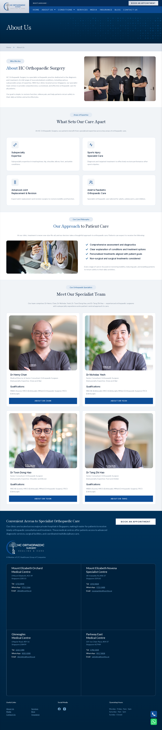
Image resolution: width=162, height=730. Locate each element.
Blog (33, 712)
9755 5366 (26, 587)
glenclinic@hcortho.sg (26, 657)
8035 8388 (26, 653)
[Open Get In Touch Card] (154, 714)
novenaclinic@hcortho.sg (102, 591)
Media (8, 712)
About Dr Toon (43, 499)
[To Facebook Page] (59, 709)
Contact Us (11, 715)
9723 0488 (100, 587)
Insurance (35, 715)
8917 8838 (100, 653)
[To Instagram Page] (64, 709)
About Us (10, 709)
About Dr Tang (119, 499)
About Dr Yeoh (119, 401)
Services (34, 709)
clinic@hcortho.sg (24, 591)
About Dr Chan (43, 401)
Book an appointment (143, 3)
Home (8, 47)
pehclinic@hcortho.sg (100, 657)
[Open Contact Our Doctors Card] (154, 722)
